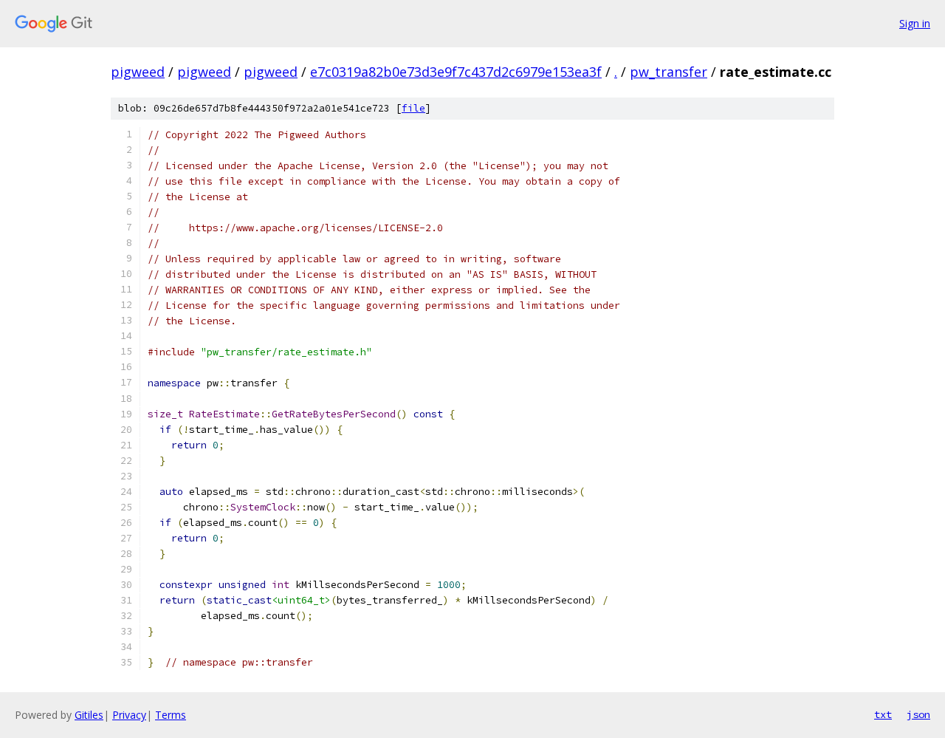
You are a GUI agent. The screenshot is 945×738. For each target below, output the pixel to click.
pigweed (138, 72)
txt (883, 714)
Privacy (129, 715)
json (918, 714)
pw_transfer (668, 72)
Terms (170, 715)
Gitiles (89, 715)
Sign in (914, 23)
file (413, 108)
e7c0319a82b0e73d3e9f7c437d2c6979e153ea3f (456, 72)
